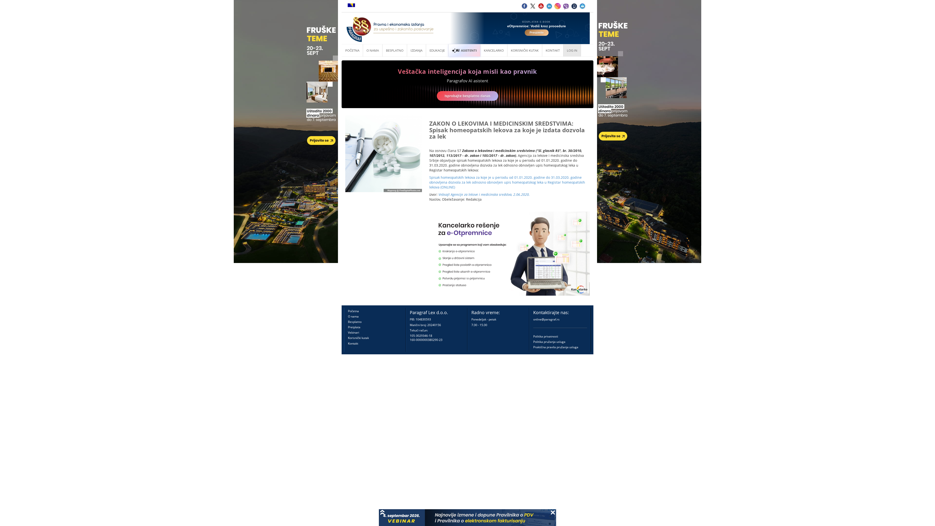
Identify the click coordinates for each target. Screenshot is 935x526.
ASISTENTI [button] (469, 50)
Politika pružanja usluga (549, 342)
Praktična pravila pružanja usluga (555, 347)
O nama (372, 50)
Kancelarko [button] (494, 50)
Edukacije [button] (437, 50)
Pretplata (354, 327)
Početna (352, 50)
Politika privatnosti (545, 336)
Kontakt (353, 343)
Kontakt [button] (553, 50)
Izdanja (416, 50)
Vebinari (353, 332)
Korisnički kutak (358, 338)
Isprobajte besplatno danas (467, 96)
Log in (572, 50)
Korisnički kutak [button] (525, 50)
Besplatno (394, 50)
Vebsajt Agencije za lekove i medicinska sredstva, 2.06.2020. (484, 194)
